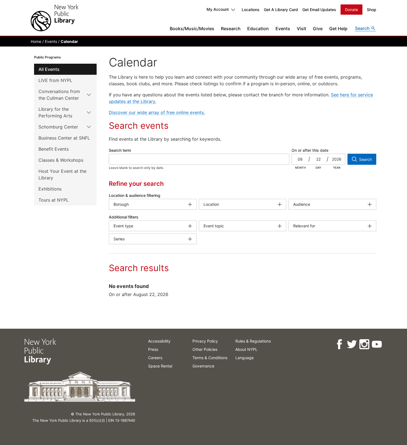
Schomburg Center (58, 127)
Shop (371, 9)
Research (231, 28)
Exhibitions (49, 189)
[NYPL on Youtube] (376, 344)
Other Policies (204, 349)
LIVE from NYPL (55, 80)
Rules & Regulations (253, 341)
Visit (301, 28)
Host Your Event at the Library (62, 174)
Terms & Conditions (209, 357)
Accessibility (159, 341)
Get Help (338, 28)
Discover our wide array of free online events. (157, 112)
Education (258, 28)
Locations (250, 9)
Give (318, 28)
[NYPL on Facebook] (339, 344)
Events (282, 28)
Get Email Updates (319, 9)
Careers (155, 357)
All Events (49, 69)
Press (153, 349)
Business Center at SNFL (64, 138)
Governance (203, 366)
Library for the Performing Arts (55, 112)
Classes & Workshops (60, 160)
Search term (120, 150)
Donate (351, 9)
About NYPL (246, 349)
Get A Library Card (281, 9)
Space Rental (160, 366)
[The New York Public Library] (54, 17)
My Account (218, 9)
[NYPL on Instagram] (364, 344)
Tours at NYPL (53, 200)
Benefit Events (53, 149)
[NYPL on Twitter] (351, 344)
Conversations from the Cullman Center (59, 95)
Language (244, 357)
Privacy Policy (205, 341)
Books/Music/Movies (192, 28)
